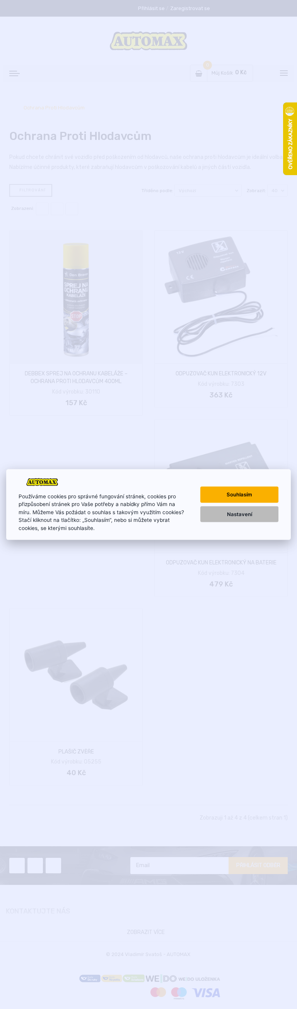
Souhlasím (239, 494)
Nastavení (239, 514)
